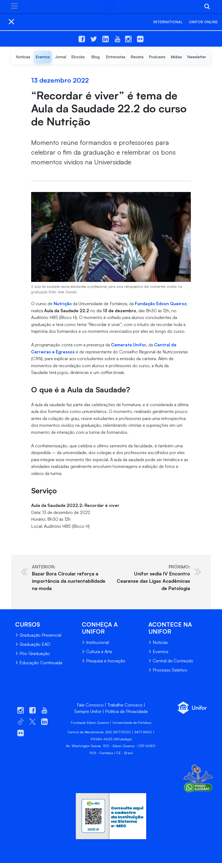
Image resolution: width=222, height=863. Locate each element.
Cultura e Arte (99, 651)
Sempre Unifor (88, 711)
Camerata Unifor (128, 344)
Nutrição (63, 303)
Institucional (97, 642)
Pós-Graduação (34, 653)
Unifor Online (203, 22)
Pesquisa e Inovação (105, 660)
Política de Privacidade (126, 711)
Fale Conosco (90, 705)
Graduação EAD (34, 644)
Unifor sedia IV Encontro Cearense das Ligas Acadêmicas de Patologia (153, 577)
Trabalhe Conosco (125, 705)
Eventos (160, 651)
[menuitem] (23, 57)
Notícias (160, 642)
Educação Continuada (40, 662)
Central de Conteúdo (173, 660)
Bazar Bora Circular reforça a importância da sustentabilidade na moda (68, 577)
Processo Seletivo (170, 670)
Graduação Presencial (40, 635)
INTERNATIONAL (167, 22)
